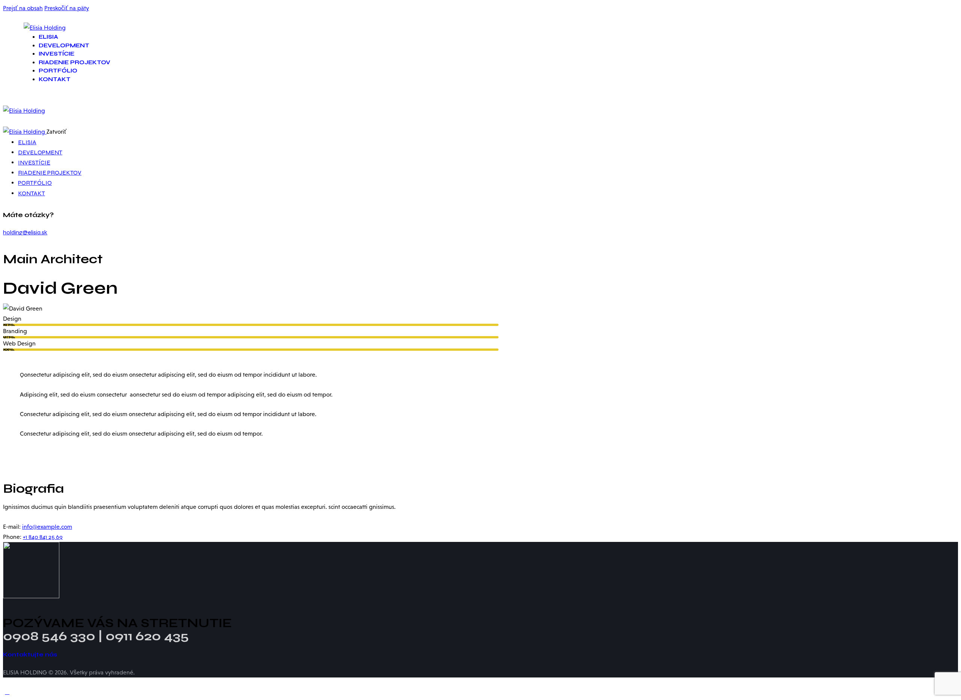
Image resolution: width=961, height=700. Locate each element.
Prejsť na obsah (23, 8)
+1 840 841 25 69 (43, 536)
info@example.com (47, 526)
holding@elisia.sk (25, 232)
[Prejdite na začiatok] (7, 692)
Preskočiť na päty (66, 8)
